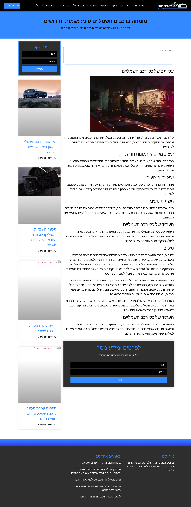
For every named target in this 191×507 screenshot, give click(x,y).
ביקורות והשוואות (108, 5)
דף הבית (125, 28)
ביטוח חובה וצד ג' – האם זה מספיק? (101, 462)
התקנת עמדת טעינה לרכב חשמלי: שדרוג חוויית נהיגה (41, 413)
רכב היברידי (63, 5)
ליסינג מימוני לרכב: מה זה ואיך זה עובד (100, 496)
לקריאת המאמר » (46, 157)
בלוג (37, 5)
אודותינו (139, 5)
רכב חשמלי (48, 5)
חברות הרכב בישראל (84, 5)
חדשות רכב (126, 5)
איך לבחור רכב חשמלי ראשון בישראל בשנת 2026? (40, 147)
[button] (67, 50)
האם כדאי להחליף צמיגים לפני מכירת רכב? (98, 479)
